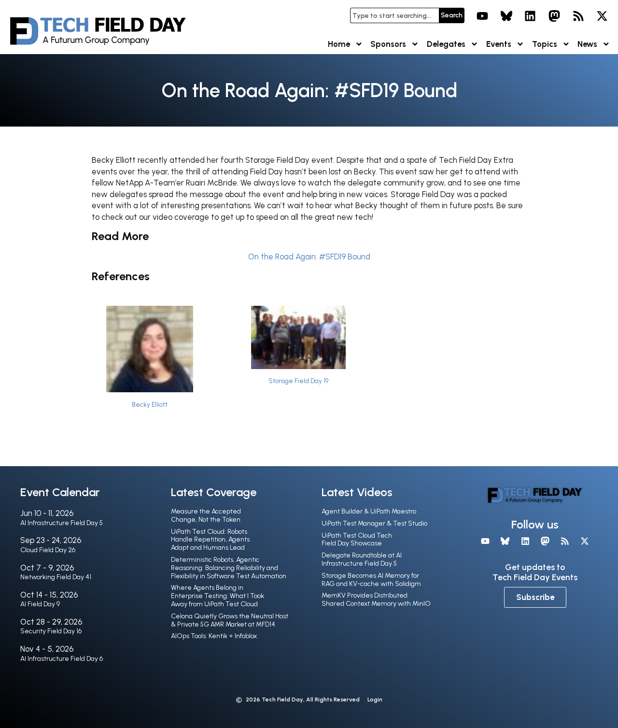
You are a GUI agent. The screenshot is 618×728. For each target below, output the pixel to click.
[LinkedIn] (530, 16)
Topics (544, 44)
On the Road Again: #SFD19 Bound (309, 256)
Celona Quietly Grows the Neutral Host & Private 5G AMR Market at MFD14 (229, 620)
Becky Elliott (150, 404)
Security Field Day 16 (51, 631)
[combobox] (394, 15)
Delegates (446, 44)
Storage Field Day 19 (298, 381)
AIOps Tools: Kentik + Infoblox (214, 636)
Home (339, 44)
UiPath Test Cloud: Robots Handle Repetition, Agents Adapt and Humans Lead (210, 540)
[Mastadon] (554, 16)
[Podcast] (578, 16)
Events (498, 44)
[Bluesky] (506, 16)
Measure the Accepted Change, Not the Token (206, 515)
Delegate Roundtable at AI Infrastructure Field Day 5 (362, 559)
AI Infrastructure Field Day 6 (61, 659)
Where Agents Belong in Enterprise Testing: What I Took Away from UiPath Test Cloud (217, 596)
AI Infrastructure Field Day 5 (61, 523)
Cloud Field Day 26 (47, 550)
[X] (602, 16)
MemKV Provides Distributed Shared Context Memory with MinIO (376, 599)
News (587, 44)
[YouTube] (482, 16)
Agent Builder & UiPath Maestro (369, 511)
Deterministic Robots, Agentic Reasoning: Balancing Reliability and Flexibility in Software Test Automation (228, 568)
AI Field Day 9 (40, 604)
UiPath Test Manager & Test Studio (374, 523)
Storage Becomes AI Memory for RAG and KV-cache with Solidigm (371, 579)
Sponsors (388, 44)
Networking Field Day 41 (55, 577)
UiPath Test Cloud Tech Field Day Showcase (357, 539)
